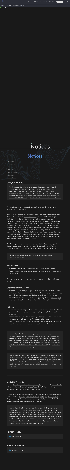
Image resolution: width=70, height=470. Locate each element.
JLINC (42, 397)
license (13, 257)
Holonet (42, 207)
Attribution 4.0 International (16, 209)
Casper (9, 399)
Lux (56, 397)
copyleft (27, 215)
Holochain (51, 397)
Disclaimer (20, 257)
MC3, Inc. (29, 397)
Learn (36, 1)
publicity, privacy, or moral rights (26, 321)
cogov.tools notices (23, 347)
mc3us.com (57, 414)
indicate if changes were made (22, 293)
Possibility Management (49, 360)
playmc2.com (46, 414)
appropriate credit (35, 291)
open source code (30, 217)
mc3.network (36, 414)
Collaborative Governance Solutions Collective (45, 198)
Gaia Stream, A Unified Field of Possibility (27, 385)
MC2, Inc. (22, 397)
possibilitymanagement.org (18, 357)
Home (30, 1)
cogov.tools (54, 336)
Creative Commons (20, 223)
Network (21, 410)
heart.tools (42, 336)
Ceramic (36, 397)
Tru (46, 397)
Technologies (31, 410)
